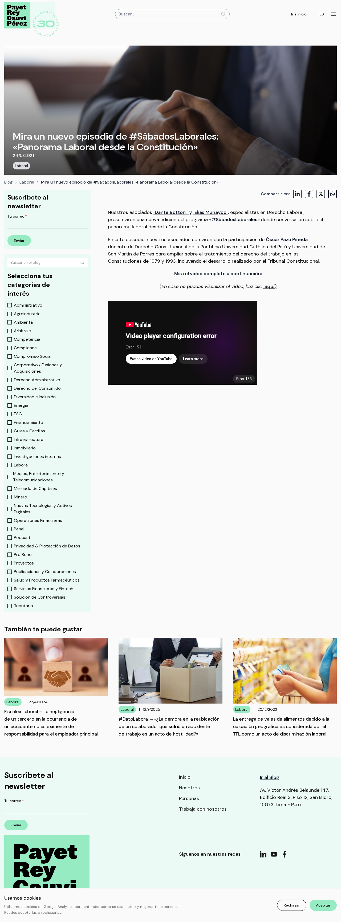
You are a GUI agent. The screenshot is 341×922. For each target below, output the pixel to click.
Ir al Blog (269, 777)
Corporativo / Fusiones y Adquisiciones (38, 368)
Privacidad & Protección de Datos (47, 546)
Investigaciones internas (37, 456)
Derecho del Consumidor (38, 388)
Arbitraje (22, 331)
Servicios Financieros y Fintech (43, 588)
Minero (20, 497)
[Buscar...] (223, 14)
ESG (18, 414)
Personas (189, 798)
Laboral (21, 165)
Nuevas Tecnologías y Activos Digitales (43, 509)
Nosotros (189, 788)
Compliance (25, 348)
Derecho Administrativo (37, 380)
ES (321, 14)
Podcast (22, 537)
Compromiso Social (32, 356)
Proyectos (24, 563)
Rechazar (292, 905)
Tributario (23, 605)
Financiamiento (28, 422)
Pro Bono (23, 554)
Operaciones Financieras (38, 520)
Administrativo (28, 305)
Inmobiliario (25, 448)
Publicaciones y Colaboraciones (45, 571)
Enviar (19, 240)
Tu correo (17, 216)
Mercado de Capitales (35, 488)
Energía (21, 405)
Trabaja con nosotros (203, 809)
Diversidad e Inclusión (35, 397)
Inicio (184, 777)
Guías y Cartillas (29, 431)
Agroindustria (27, 313)
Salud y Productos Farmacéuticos (47, 580)
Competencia (27, 339)
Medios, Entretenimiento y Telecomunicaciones (38, 477)
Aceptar (323, 905)
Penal (19, 529)
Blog (8, 182)
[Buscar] (82, 262)
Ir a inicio (299, 14)
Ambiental (24, 322)
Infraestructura (28, 439)
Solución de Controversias (39, 597)
